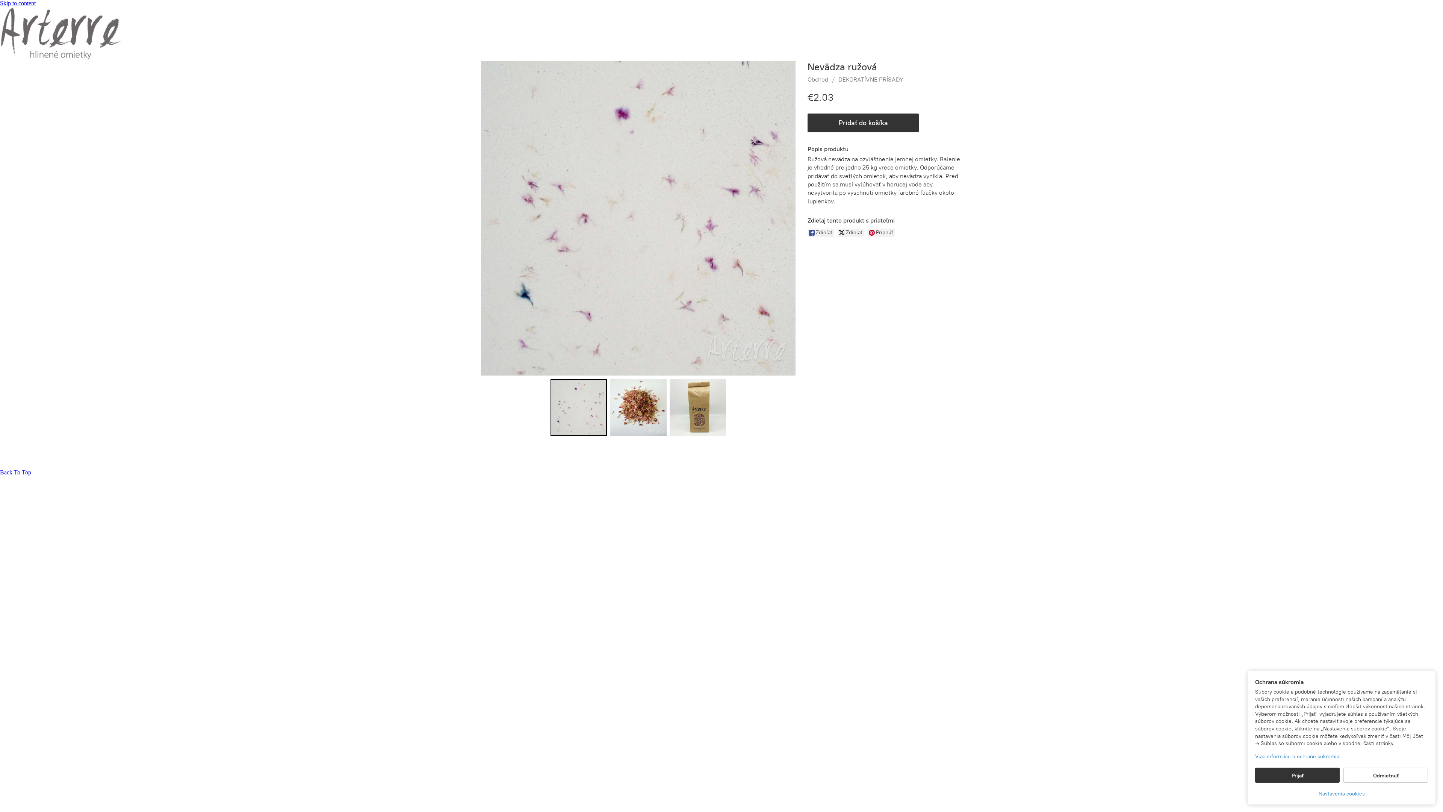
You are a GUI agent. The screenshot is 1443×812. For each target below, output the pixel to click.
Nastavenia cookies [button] (1342, 794)
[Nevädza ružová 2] (698, 407)
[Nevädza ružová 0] (579, 407)
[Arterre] (60, 57)
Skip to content (18, 3)
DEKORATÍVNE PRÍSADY (870, 79)
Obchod (818, 79)
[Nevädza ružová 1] (638, 407)
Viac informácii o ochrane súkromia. (1298, 756)
